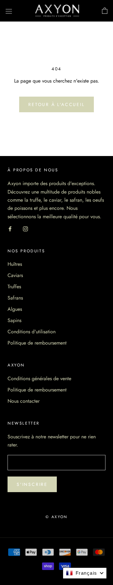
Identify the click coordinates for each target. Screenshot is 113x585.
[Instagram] (25, 228)
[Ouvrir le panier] (104, 11)
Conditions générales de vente (39, 378)
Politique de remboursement (37, 342)
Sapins (14, 320)
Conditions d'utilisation (32, 331)
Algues (15, 309)
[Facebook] (10, 228)
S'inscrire (32, 484)
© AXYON (56, 517)
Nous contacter (24, 401)
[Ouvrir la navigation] (9, 10)
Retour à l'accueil (56, 104)
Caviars (15, 275)
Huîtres (15, 264)
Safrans (15, 297)
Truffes (14, 286)
